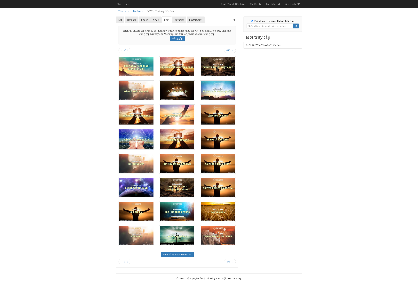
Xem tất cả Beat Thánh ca (177, 254)
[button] (292, 4)
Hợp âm (131, 19)
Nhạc (156, 19)
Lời (120, 19)
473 (229, 50)
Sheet (144, 19)
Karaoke (179, 19)
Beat (166, 19)
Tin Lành (138, 11)
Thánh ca (122, 4)
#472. (263, 45)
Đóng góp (177, 38)
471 (124, 50)
